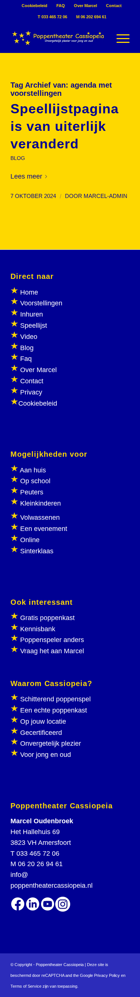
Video (28, 336)
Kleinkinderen (39, 503)
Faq (26, 358)
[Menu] (119, 38)
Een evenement (43, 528)
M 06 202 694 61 (91, 17)
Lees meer (26, 176)
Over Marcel (85, 5)
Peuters (31, 492)
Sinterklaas (36, 551)
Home (29, 292)
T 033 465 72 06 (52, 17)
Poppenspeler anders (51, 640)
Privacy (31, 392)
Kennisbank (37, 629)
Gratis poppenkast (47, 618)
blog (17, 158)
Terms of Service (25, 986)
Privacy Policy (107, 975)
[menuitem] (35, 5)
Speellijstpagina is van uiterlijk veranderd (64, 126)
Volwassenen (39, 517)
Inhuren (31, 314)
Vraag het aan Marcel (52, 651)
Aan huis (33, 470)
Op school (35, 481)
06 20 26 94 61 (40, 864)
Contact (114, 5)
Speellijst (33, 325)
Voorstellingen (41, 303)
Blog (27, 348)
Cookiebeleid (34, 5)
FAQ (60, 5)
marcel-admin (105, 196)
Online (30, 540)
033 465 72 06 (37, 853)
